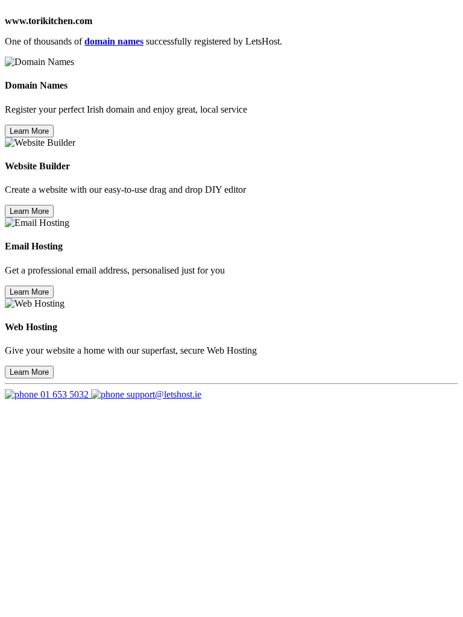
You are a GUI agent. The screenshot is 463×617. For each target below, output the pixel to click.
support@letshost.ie (162, 394)
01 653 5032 (64, 394)
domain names (113, 41)
